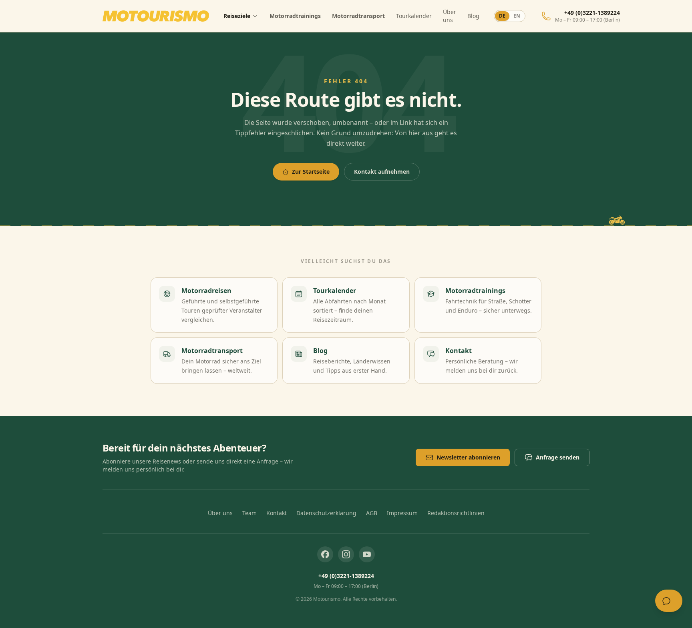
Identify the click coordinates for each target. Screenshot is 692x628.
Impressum (402, 513)
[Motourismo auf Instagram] (346, 554)
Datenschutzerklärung (326, 513)
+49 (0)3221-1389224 (346, 576)
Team (249, 513)
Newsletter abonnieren (468, 457)
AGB (371, 513)
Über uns (449, 16)
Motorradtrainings (295, 16)
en (516, 15)
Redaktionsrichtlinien (456, 513)
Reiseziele (236, 16)
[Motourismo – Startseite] (156, 16)
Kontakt (276, 513)
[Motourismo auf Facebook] (325, 554)
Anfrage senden (557, 457)
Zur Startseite (311, 171)
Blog (473, 16)
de (502, 15)
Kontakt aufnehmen (382, 171)
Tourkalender (414, 16)
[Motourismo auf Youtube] (367, 554)
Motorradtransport (358, 16)
